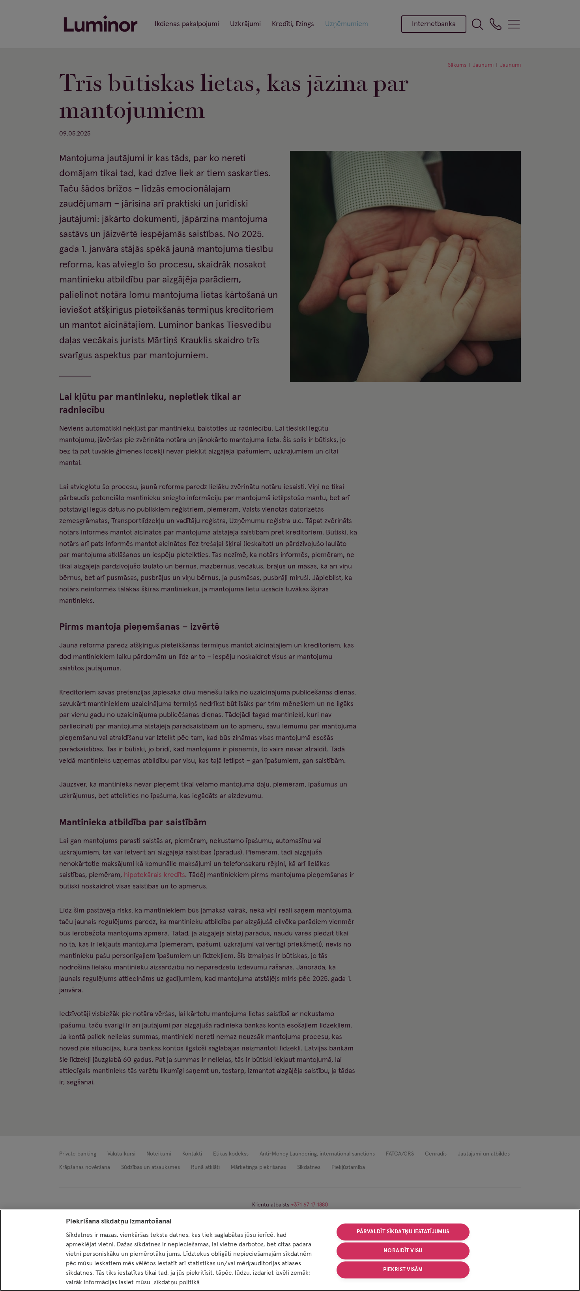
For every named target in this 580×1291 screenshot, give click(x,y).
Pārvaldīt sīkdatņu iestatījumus (403, 1232)
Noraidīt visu (403, 1250)
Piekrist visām (403, 1269)
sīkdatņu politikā (176, 1282)
